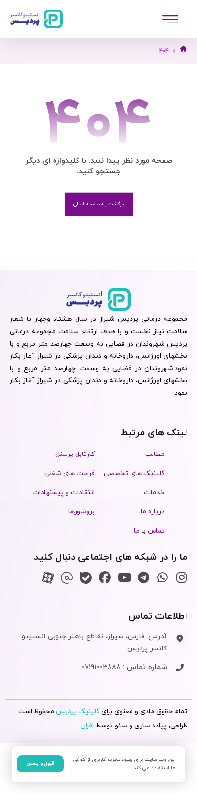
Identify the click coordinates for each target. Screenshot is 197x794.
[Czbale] (86, 578)
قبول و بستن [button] (40, 763)
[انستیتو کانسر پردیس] (36, 19)
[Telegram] (143, 578)
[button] (170, 19)
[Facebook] (105, 578)
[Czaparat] (48, 578)
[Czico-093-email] (67, 578)
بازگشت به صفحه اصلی (98, 204)
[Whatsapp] (162, 578)
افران (87, 725)
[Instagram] (181, 578)
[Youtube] (124, 578)
